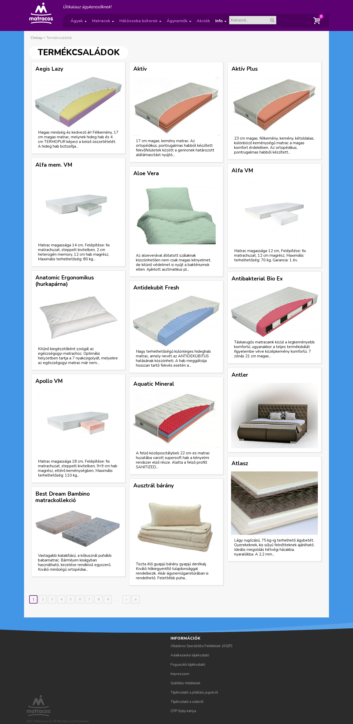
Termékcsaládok (59, 37)
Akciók (203, 21)
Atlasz (240, 463)
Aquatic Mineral (153, 384)
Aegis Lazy (49, 69)
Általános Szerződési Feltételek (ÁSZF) (201, 645)
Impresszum (180, 673)
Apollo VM (49, 381)
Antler (240, 375)
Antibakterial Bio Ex (257, 278)
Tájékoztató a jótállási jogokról (194, 692)
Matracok (103, 23)
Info (220, 23)
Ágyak (78, 23)
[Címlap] (41, 23)
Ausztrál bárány (153, 485)
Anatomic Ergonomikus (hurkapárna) (64, 281)
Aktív (140, 69)
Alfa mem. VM (53, 164)
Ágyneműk (179, 23)
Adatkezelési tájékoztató (190, 655)
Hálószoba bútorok (140, 23)
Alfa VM (242, 170)
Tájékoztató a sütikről (187, 701)
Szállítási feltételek (186, 683)
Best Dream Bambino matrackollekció (62, 497)
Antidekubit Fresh (156, 287)
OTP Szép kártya (183, 711)
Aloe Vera (146, 173)
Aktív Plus (245, 69)
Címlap (36, 37)
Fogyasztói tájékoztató (188, 664)
